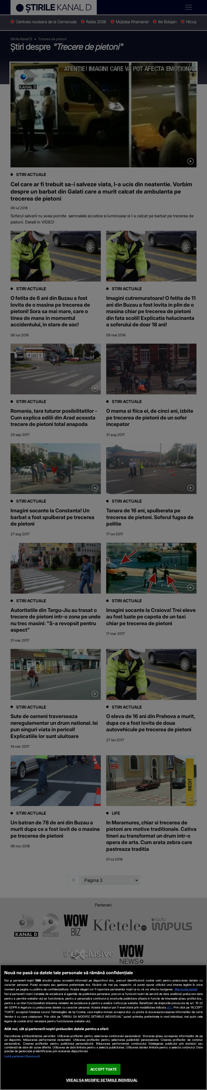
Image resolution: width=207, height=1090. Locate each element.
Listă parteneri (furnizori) (22, 1056)
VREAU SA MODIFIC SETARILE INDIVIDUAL (101, 1080)
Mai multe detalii (186, 989)
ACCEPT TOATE (103, 1069)
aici (169, 1007)
